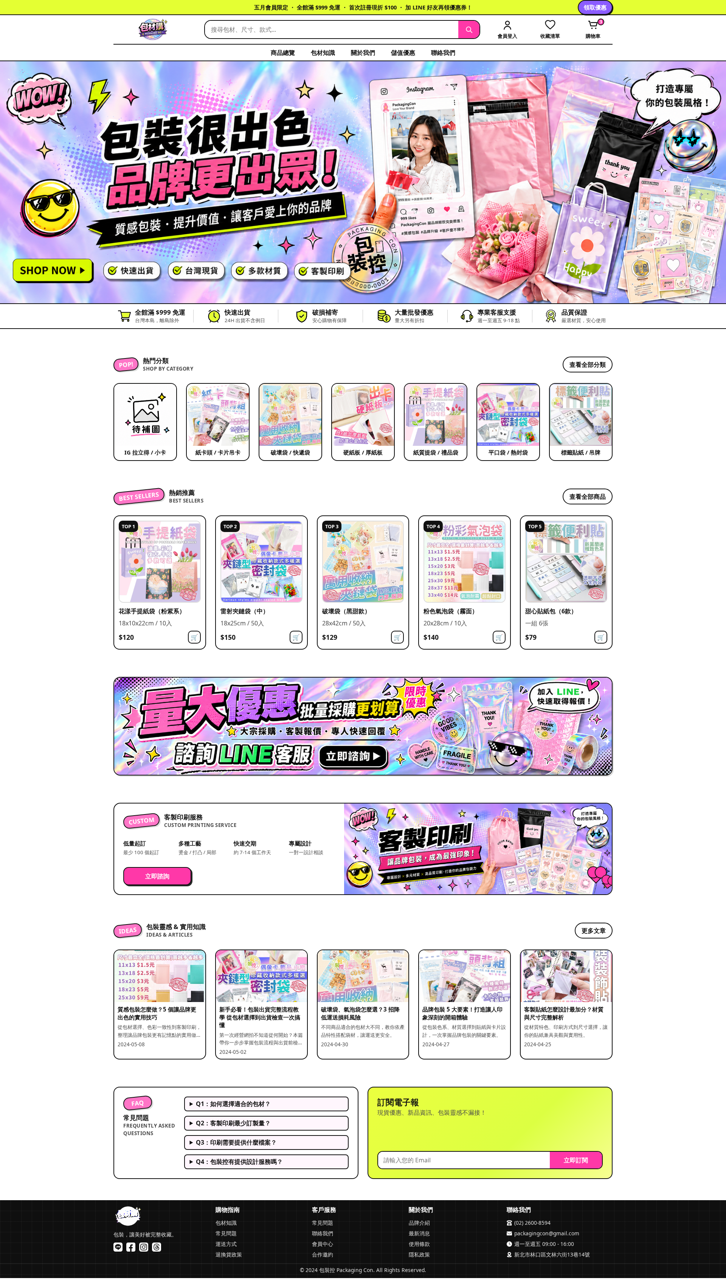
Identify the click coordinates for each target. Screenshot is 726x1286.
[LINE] (118, 1247)
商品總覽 (283, 52)
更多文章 (594, 930)
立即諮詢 (157, 876)
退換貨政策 (229, 1254)
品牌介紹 (419, 1222)
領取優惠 (595, 7)
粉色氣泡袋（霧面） (451, 611)
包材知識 (323, 52)
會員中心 (322, 1243)
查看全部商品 (587, 496)
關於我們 (363, 52)
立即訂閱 (576, 1160)
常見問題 (226, 1233)
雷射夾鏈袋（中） (244, 611)
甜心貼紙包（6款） (551, 611)
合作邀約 (322, 1254)
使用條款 (419, 1243)
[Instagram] (143, 1247)
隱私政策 (419, 1254)
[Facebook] (130, 1247)
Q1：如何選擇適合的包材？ (233, 1104)
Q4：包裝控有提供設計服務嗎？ (239, 1161)
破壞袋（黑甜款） (346, 611)
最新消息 (419, 1233)
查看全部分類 (587, 364)
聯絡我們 (443, 52)
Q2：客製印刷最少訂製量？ (233, 1123)
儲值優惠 (403, 52)
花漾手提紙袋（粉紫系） (152, 611)
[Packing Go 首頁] (155, 29)
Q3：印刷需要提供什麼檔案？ (236, 1142)
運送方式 (226, 1243)
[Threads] (156, 1247)
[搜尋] (468, 29)
